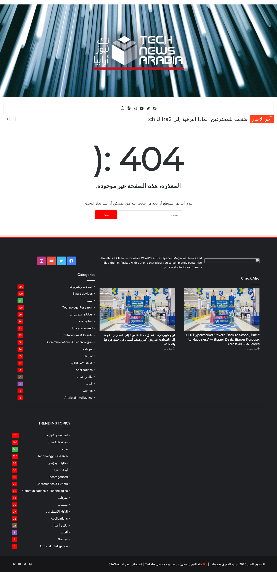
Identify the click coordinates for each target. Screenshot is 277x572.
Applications (84, 370)
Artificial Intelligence (78, 397)
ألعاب (89, 383)
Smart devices (82, 293)
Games (88, 390)
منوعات (88, 349)
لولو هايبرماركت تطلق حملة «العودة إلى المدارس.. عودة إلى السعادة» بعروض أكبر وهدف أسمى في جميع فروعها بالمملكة (139, 339)
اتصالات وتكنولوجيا (81, 286)
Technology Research (77, 307)
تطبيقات (87, 356)
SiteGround (116, 564)
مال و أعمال (85, 377)
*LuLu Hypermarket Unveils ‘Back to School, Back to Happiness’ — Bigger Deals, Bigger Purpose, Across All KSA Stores (221, 339)
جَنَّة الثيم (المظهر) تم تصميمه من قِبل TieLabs (173, 564)
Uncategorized (82, 328)
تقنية (90, 300)
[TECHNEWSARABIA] (138, 50)
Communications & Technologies (70, 342)
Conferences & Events (77, 335)
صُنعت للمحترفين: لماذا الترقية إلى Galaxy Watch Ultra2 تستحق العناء (170, 119)
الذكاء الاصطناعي (82, 363)
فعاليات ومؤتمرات (81, 314)
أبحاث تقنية (86, 321)
